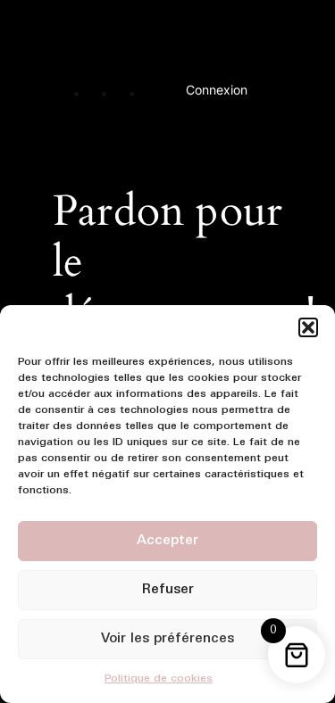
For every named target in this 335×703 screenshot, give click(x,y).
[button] (308, 327)
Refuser (168, 590)
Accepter (167, 541)
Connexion (216, 89)
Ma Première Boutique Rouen (183, 38)
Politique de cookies (159, 679)
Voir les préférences (167, 639)
